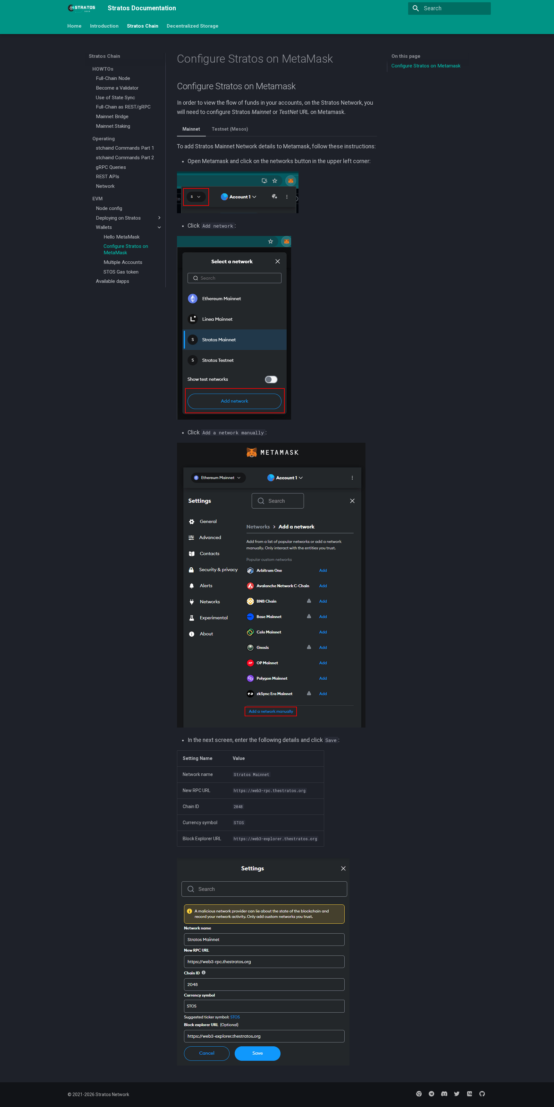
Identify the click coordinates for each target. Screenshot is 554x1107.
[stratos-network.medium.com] (469, 1093)
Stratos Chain (142, 26)
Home (75, 26)
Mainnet (191, 129)
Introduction (104, 26)
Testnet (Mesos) (230, 129)
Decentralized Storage (193, 26)
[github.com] (482, 1093)
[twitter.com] (456, 1093)
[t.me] (431, 1093)
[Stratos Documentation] (82, 8)
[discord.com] (444, 1093)
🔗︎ (303, 86)
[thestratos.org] (418, 1093)
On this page (405, 56)
